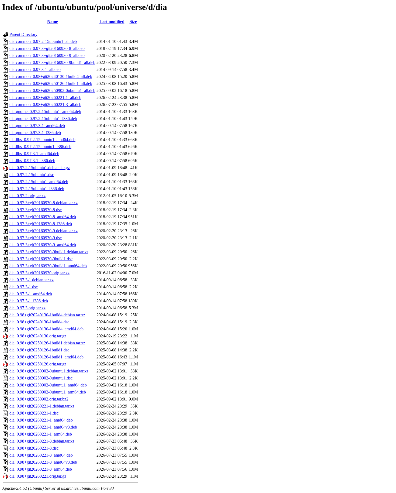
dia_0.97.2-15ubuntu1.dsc (31, 174)
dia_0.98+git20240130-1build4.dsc (39, 322)
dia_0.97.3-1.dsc (23, 287)
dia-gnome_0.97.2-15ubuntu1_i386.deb (43, 118)
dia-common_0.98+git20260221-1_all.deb (45, 97)
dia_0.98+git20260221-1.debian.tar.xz (41, 406)
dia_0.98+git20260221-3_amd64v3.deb (43, 462)
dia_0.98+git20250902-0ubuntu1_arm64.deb (47, 392)
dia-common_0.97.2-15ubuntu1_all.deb (43, 41)
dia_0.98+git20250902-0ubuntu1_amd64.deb (48, 385)
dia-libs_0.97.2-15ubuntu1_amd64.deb (42, 139)
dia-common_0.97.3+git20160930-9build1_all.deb (52, 62)
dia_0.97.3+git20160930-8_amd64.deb (42, 216)
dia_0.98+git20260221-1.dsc (33, 413)
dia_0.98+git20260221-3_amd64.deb (41, 455)
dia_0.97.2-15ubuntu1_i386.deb (36, 188)
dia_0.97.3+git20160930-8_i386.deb (40, 223)
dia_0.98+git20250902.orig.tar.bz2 (38, 399)
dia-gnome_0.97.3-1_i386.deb (35, 132)
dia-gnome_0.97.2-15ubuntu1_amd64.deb (45, 111)
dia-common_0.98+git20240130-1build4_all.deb (50, 76)
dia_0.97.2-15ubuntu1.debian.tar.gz (39, 167)
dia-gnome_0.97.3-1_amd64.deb (37, 125)
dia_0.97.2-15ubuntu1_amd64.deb (38, 181)
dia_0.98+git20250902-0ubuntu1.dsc (40, 378)
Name (52, 21)
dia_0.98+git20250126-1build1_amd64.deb (46, 357)
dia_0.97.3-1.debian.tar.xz (31, 280)
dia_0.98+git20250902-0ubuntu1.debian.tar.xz (48, 371)
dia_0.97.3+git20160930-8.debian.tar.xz (43, 202)
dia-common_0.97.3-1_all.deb (35, 69)
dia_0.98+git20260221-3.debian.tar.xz (41, 441)
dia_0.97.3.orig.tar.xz (27, 308)
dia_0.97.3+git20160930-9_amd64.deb (42, 244)
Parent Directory (23, 34)
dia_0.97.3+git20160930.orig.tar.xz (39, 273)
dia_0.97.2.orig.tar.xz (27, 195)
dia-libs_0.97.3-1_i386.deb (32, 160)
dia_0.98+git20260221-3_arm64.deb (40, 469)
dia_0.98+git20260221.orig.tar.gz (37, 476)
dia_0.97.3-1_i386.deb (28, 301)
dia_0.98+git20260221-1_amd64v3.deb (43, 427)
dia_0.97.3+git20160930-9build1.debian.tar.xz (48, 251)
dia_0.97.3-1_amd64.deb (30, 294)
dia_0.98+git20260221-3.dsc (33, 448)
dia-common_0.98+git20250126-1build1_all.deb (50, 83)
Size (133, 21)
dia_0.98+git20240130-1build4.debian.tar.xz (47, 315)
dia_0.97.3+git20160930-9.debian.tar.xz (43, 230)
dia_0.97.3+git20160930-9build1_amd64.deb (48, 265)
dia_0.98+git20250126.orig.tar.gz (37, 364)
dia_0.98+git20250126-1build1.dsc (39, 350)
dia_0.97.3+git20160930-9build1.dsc (40, 258)
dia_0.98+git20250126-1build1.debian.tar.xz (47, 343)
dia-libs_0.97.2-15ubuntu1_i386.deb (40, 146)
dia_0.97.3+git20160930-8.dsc (35, 209)
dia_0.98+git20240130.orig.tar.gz (37, 336)
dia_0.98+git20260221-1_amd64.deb (41, 420)
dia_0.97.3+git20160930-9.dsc (35, 237)
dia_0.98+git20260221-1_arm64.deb (40, 434)
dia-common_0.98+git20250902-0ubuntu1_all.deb (52, 90)
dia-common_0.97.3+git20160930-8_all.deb (47, 48)
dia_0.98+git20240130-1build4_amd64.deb (46, 329)
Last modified (111, 21)
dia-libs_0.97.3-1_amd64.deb (34, 153)
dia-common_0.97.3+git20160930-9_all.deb (47, 55)
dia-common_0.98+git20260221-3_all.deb (45, 104)
